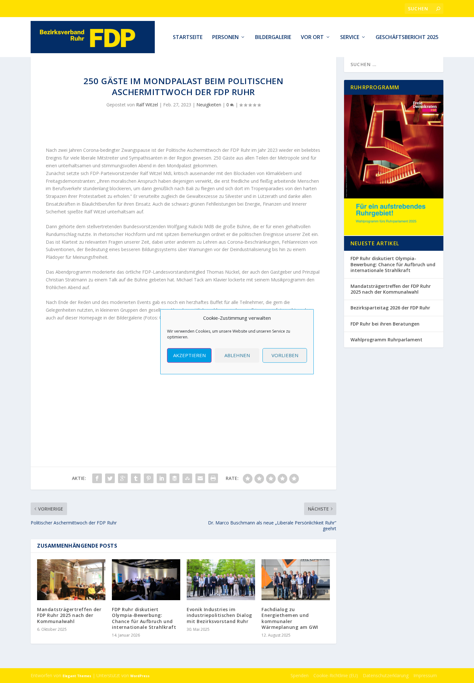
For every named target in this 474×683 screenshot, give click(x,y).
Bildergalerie (273, 37)
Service (349, 37)
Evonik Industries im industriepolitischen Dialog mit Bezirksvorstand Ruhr (219, 615)
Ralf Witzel (147, 105)
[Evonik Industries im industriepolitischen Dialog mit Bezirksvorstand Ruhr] (221, 579)
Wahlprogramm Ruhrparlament (386, 340)
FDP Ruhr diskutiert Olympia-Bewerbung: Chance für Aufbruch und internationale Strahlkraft (144, 618)
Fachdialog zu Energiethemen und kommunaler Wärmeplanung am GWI (290, 618)
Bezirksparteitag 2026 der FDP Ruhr (390, 308)
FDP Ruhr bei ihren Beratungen (385, 324)
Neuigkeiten (208, 105)
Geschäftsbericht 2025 (407, 37)
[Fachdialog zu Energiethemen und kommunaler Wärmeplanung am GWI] (296, 579)
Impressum (425, 675)
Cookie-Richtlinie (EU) (335, 675)
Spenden (300, 675)
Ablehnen (237, 355)
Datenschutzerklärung (386, 675)
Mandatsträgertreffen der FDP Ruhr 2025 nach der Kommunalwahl (69, 615)
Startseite (187, 37)
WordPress (140, 676)
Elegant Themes (77, 676)
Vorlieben (285, 355)
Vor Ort (312, 37)
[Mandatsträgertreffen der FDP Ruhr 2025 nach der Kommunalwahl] (71, 579)
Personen (225, 37)
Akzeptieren (189, 355)
